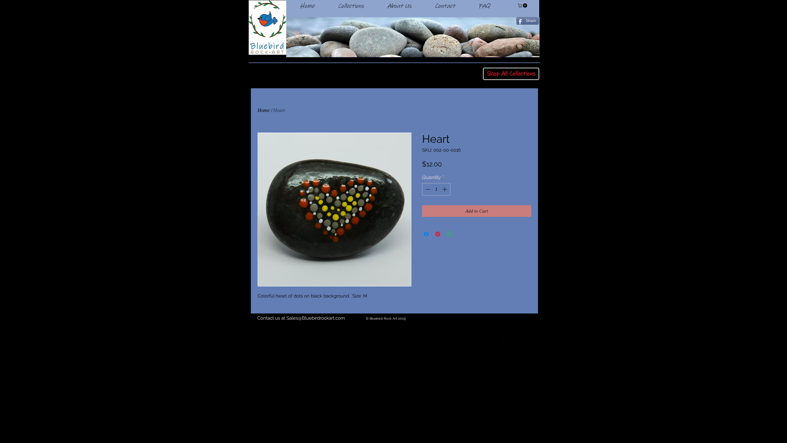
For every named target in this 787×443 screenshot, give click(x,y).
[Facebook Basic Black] (502, 340)
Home (264, 110)
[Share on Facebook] (426, 234)
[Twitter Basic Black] (519, 340)
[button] (523, 5)
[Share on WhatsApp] (449, 234)
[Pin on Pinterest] (437, 234)
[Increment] (445, 189)
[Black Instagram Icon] (536, 340)
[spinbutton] (436, 189)
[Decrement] (427, 189)
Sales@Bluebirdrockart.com (316, 318)
